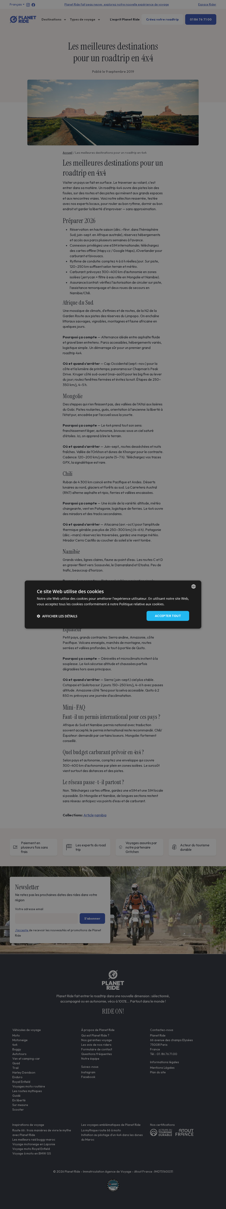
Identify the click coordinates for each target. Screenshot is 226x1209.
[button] (57, 615)
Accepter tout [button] (168, 616)
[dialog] (113, 604)
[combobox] (193, 586)
